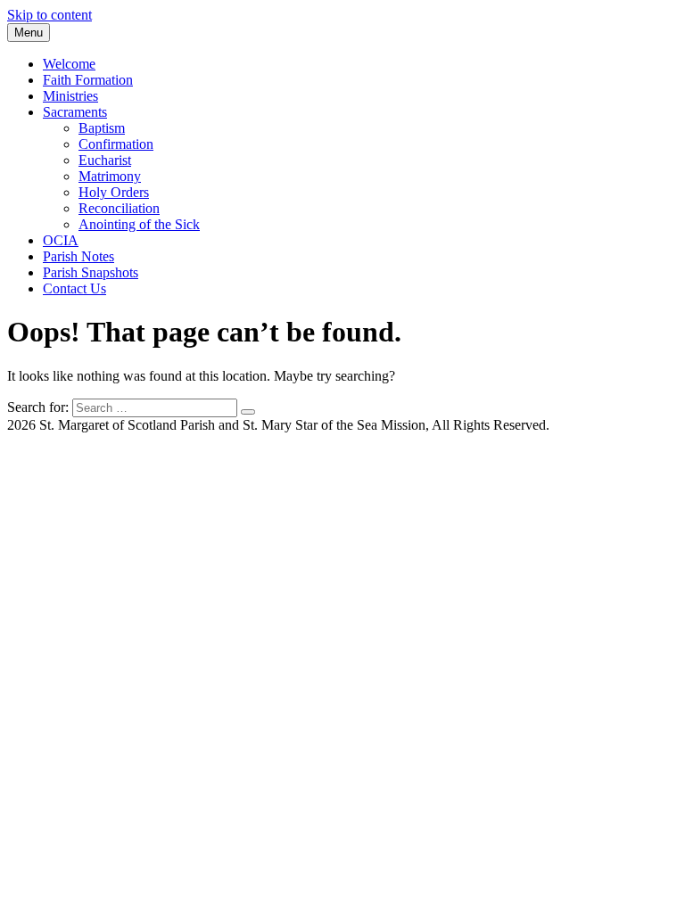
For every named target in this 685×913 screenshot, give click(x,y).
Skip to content (49, 14)
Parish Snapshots (90, 272)
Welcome (69, 63)
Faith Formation (88, 79)
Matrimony (109, 176)
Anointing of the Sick (139, 224)
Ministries (70, 95)
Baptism (101, 128)
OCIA (60, 240)
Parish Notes (78, 256)
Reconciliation (119, 208)
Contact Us (74, 288)
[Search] (248, 412)
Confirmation (115, 144)
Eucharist (104, 160)
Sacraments (75, 111)
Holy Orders (113, 192)
